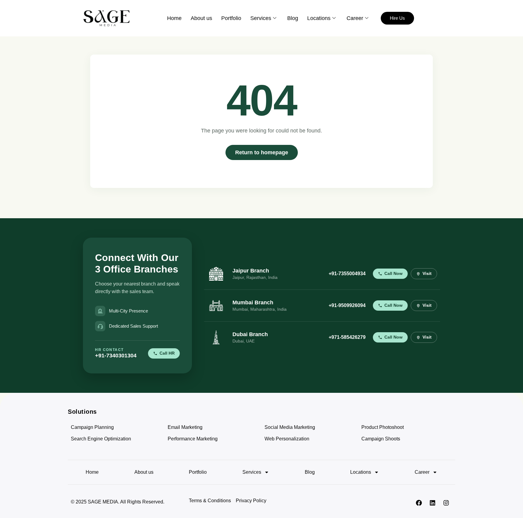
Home (174, 18)
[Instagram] (446, 503)
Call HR (167, 353)
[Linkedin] (432, 503)
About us (201, 18)
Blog (292, 18)
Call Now (393, 273)
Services (260, 18)
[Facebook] (419, 503)
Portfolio (231, 18)
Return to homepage (261, 152)
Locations (319, 18)
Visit (427, 273)
